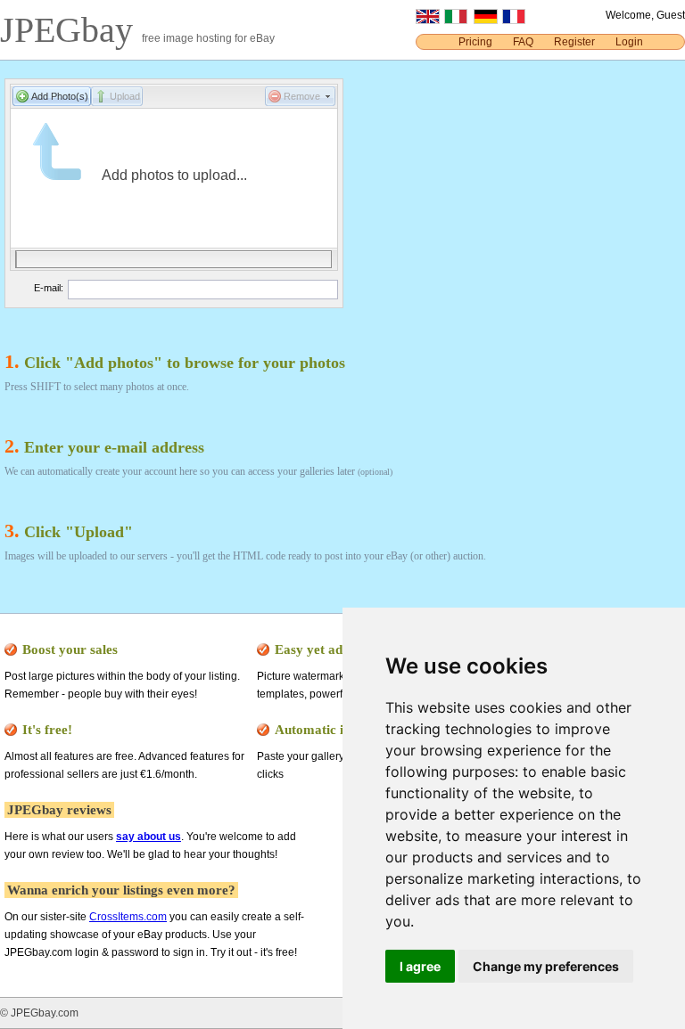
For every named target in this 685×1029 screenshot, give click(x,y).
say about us (148, 836)
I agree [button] (420, 966)
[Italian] (455, 20)
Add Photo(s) (59, 96)
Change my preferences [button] (546, 966)
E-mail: (48, 287)
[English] (428, 20)
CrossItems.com (128, 917)
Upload (125, 96)
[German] (485, 20)
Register (574, 42)
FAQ (523, 42)
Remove (302, 96)
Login (629, 42)
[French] (513, 20)
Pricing (475, 42)
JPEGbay (71, 30)
